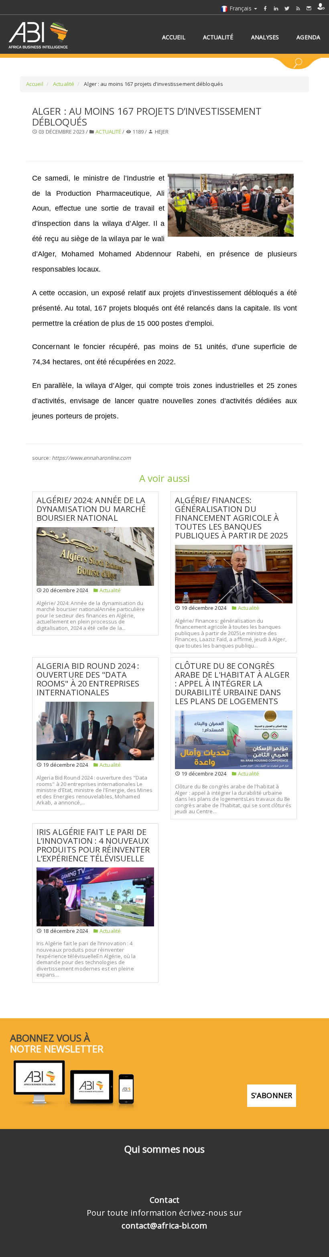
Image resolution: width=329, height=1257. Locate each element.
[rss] (298, 8)
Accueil (34, 83)
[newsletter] (309, 8)
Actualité (63, 83)
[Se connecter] (321, 6)
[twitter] (287, 8)
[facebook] (265, 8)
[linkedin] (276, 8)
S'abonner (271, 1095)
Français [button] (240, 8)
